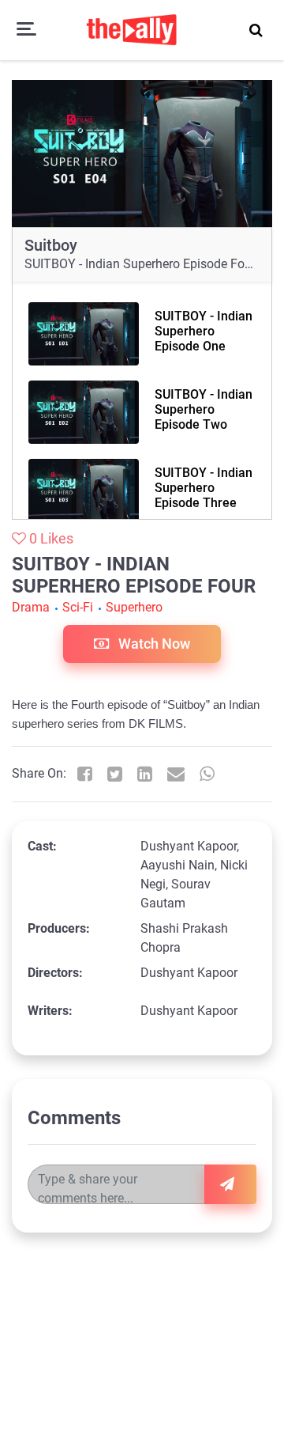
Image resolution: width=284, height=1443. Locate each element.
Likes (51, 538)
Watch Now (152, 643)
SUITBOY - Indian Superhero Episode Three (203, 487)
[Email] (176, 774)
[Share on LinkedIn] (144, 774)
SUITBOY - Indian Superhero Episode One (203, 331)
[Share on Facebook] (84, 774)
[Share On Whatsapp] (207, 774)
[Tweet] (114, 774)
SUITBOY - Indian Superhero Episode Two (203, 409)
